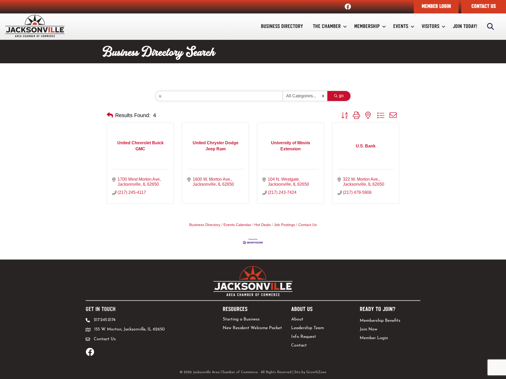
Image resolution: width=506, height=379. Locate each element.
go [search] (341, 95)
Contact (299, 345)
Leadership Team (307, 328)
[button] (436, 6)
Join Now (368, 329)
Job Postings (284, 225)
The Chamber (327, 26)
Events (400, 26)
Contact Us (307, 225)
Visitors (430, 26)
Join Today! (465, 26)
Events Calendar (237, 225)
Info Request (303, 337)
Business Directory (282, 26)
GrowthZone (316, 372)
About (297, 319)
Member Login (374, 338)
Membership (367, 26)
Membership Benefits (380, 321)
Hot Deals (262, 225)
